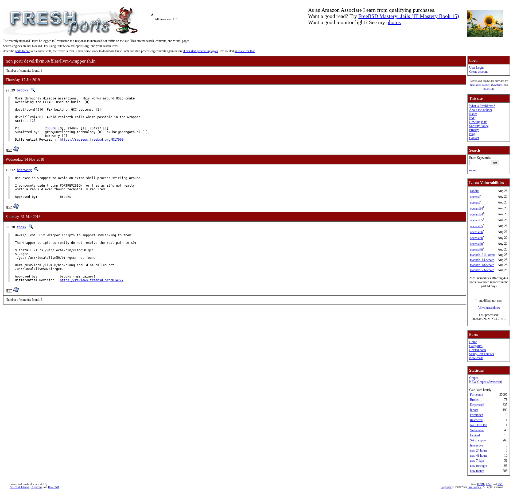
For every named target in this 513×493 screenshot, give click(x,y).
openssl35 (476, 220)
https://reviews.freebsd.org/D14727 (91, 280)
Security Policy (478, 126)
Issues (473, 114)
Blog (472, 134)
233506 (50, 128)
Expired (475, 435)
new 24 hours (478, 450)
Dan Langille (474, 487)
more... (473, 170)
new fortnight (478, 466)
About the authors (480, 110)
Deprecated (477, 405)
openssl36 (476, 232)
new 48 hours (478, 455)
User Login (476, 68)
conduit (474, 191)
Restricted (476, 420)
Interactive (476, 445)
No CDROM (478, 425)
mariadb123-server (482, 270)
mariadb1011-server (482, 255)
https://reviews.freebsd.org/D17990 (91, 139)
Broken (474, 400)
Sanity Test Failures (481, 354)
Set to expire (478, 440)
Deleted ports (477, 350)
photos (393, 22)
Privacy (474, 130)
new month (477, 471)
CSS (488, 484)
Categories (476, 346)
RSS (500, 484)
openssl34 (476, 208)
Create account (478, 72)
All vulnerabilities (488, 308)
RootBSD (488, 88)
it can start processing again (200, 51)
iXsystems (496, 84)
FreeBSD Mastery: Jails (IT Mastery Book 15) (408, 16)
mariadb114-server (482, 260)
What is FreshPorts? (482, 106)
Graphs (474, 378)
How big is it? (478, 122)
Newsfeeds (476, 358)
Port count (476, 394)
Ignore (474, 410)
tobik (21, 227)
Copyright (446, 487)
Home (473, 342)
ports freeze (22, 51)
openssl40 (476, 244)
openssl (475, 197)
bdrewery (24, 170)
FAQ (472, 118)
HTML (481, 484)
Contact (474, 138)
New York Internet (479, 84)
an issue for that (245, 51)
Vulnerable (477, 430)
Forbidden (476, 415)
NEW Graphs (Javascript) (485, 382)
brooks (22, 90)
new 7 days (477, 461)
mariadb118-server (482, 265)
